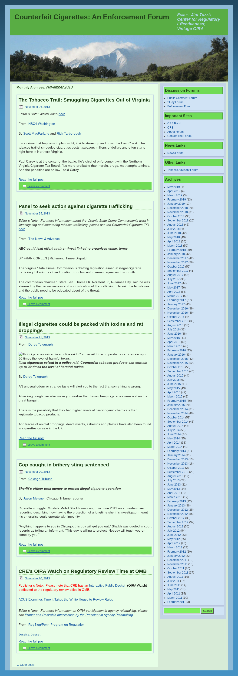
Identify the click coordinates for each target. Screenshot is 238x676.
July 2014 (173, 430)
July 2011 (173, 581)
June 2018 (174, 233)
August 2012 (175, 526)
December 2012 (177, 509)
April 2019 (173, 191)
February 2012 (176, 551)
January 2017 (176, 304)
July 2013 (173, 480)
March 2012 (174, 547)
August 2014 (175, 426)
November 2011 (177, 564)
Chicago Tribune (40, 479)
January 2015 (176, 405)
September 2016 (177, 321)
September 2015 (177, 371)
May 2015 (173, 388)
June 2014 (174, 434)
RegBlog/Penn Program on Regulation (56, 624)
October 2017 (176, 266)
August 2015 (175, 375)
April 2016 (173, 342)
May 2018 (173, 237)
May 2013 (173, 488)
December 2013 (177, 459)
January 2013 (176, 505)
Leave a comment (38, 186)
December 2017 (177, 258)
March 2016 (174, 346)
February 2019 (176, 199)
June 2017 (174, 283)
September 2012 (177, 522)
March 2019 (174, 195)
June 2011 (174, 585)
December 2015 (177, 358)
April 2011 (173, 593)
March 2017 (174, 296)
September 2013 (177, 472)
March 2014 (174, 446)
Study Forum (175, 102)
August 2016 (175, 325)
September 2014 (177, 421)
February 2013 (176, 501)
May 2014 (173, 438)
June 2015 (174, 384)
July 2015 (173, 379)
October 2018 (176, 216)
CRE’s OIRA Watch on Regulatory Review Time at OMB (83, 571)
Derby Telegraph (41, 344)
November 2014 (177, 413)
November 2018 (177, 212)
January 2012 (176, 555)
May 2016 (173, 338)
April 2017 (173, 291)
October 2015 (176, 367)
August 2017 (175, 275)
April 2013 (173, 493)
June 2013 (174, 484)
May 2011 (173, 589)
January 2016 (176, 354)
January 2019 (176, 203)
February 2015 (176, 400)
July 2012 (173, 530)
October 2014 (176, 417)
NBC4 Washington (41, 124)
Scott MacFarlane (36, 133)
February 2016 (176, 350)
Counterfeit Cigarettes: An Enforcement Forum (91, 17)
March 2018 (174, 245)
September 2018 (177, 220)
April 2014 (173, 442)
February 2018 (176, 249)
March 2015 (174, 396)
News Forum (175, 153)
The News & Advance (44, 239)
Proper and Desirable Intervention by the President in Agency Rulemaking (79, 615)
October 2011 (175, 568)
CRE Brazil (174, 123)
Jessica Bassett (30, 634)
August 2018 (175, 224)
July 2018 (173, 229)
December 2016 (177, 308)
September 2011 (177, 572)
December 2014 (177, 409)
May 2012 (173, 539)
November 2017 (177, 262)
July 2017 (173, 279)
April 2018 (173, 241)
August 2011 (175, 576)
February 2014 (176, 451)
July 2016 (173, 329)
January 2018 (176, 254)
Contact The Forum (179, 136)
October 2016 (176, 317)
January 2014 (176, 455)
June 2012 (174, 535)
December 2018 (177, 208)
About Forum (175, 131)
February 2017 (176, 300)
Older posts (25, 664)
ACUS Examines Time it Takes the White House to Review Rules (66, 599)
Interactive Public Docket (107, 585)
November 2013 (177, 463)
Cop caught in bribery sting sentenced (64, 464)
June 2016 (174, 333)
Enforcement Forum (179, 106)
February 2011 (176, 602)
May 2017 (173, 287)
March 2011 (174, 597)
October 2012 (176, 518)
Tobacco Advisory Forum (182, 170)
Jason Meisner (34, 498)
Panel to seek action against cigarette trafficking (76, 206)
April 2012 (173, 543)
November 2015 (177, 363)
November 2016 (177, 312)
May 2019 (173, 187)
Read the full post (31, 179)
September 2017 (177, 270)
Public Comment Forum (182, 98)
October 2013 (176, 467)
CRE (170, 127)
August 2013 (175, 476)
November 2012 (177, 514)
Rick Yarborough (69, 133)
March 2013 (174, 497)
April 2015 (173, 392)
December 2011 (177, 560)
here (62, 114)
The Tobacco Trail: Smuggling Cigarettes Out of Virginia (84, 99)
